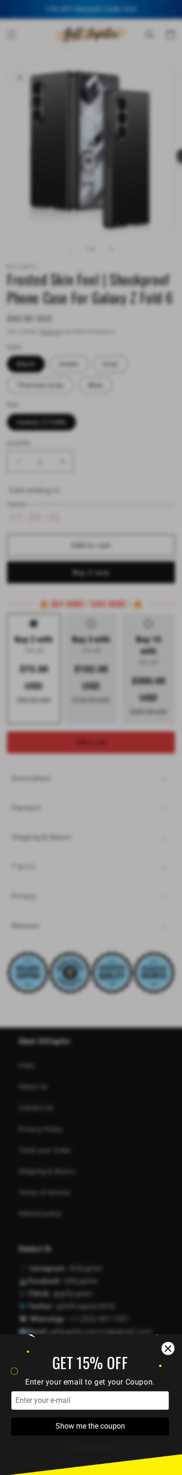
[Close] (168, 1348)
